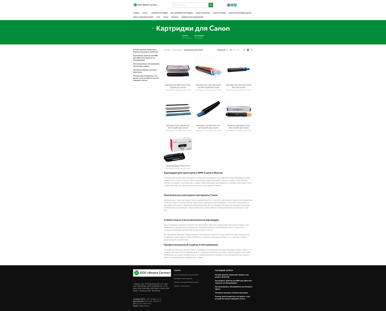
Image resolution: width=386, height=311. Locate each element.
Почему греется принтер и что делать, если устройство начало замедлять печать (146, 78)
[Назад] (153, 28)
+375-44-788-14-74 (143, 304)
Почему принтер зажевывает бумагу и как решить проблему (145, 51)
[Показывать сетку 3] (248, 49)
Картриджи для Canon (183, 90)
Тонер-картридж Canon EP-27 (178, 166)
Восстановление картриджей (186, 275)
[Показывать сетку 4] (251, 49)
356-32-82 (148, 301)
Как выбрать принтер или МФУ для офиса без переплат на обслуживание (145, 58)
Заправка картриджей (183, 278)
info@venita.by (143, 306)
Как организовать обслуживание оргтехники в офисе (146, 65)
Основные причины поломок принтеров (145, 71)
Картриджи (177, 50)
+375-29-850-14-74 (153, 299)
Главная (167, 50)
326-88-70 (157, 301)
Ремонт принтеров (181, 286)
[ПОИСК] (210, 5)
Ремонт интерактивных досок (186, 282)
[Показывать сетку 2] (244, 49)
